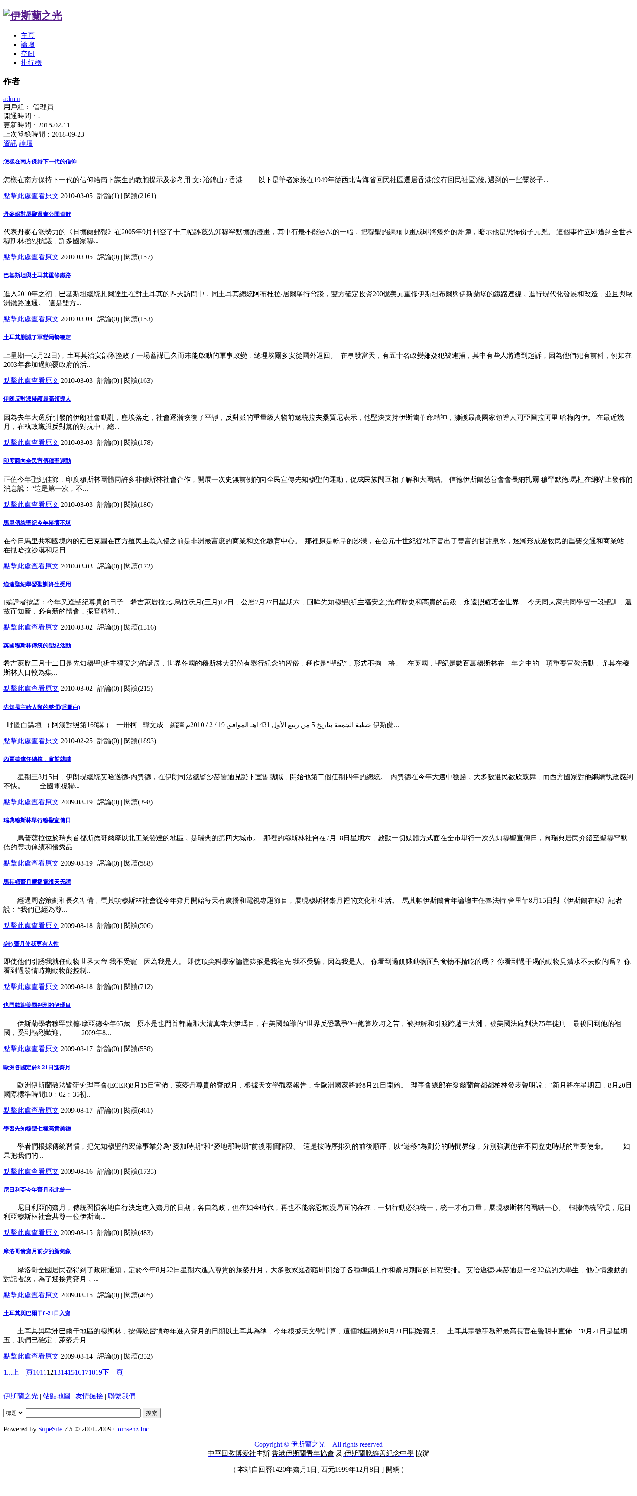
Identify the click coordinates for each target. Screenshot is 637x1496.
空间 (28, 53)
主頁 (28, 35)
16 (78, 1372)
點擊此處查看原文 (31, 195)
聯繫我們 (122, 1396)
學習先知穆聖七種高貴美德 (37, 1128)
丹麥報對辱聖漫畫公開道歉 (37, 214)
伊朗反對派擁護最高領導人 (37, 398)
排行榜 (31, 62)
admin (11, 98)
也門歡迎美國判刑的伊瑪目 (37, 1005)
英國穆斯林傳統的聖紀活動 (37, 645)
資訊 (10, 143)
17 (84, 1372)
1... (7, 1372)
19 (98, 1372)
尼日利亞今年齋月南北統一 (37, 1189)
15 (71, 1372)
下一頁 (112, 1372)
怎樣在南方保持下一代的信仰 (40, 161)
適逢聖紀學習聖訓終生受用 (37, 584)
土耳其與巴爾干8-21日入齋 (37, 1313)
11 (43, 1372)
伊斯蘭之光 (20, 1396)
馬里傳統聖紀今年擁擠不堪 (37, 522)
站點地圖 (57, 1396)
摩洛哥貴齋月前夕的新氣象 (37, 1251)
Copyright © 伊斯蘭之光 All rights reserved (318, 1444)
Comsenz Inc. (132, 1429)
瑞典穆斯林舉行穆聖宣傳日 (37, 820)
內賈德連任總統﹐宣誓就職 (37, 759)
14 (64, 1372)
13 (57, 1372)
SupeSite (50, 1429)
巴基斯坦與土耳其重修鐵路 (37, 275)
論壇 (28, 44)
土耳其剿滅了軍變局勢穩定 (37, 337)
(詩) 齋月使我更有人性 (31, 944)
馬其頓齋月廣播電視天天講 (37, 882)
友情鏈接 (89, 1396)
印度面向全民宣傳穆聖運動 (37, 460)
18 (91, 1372)
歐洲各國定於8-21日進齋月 (37, 1067)
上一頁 (22, 1372)
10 (36, 1372)
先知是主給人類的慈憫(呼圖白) (41, 707)
